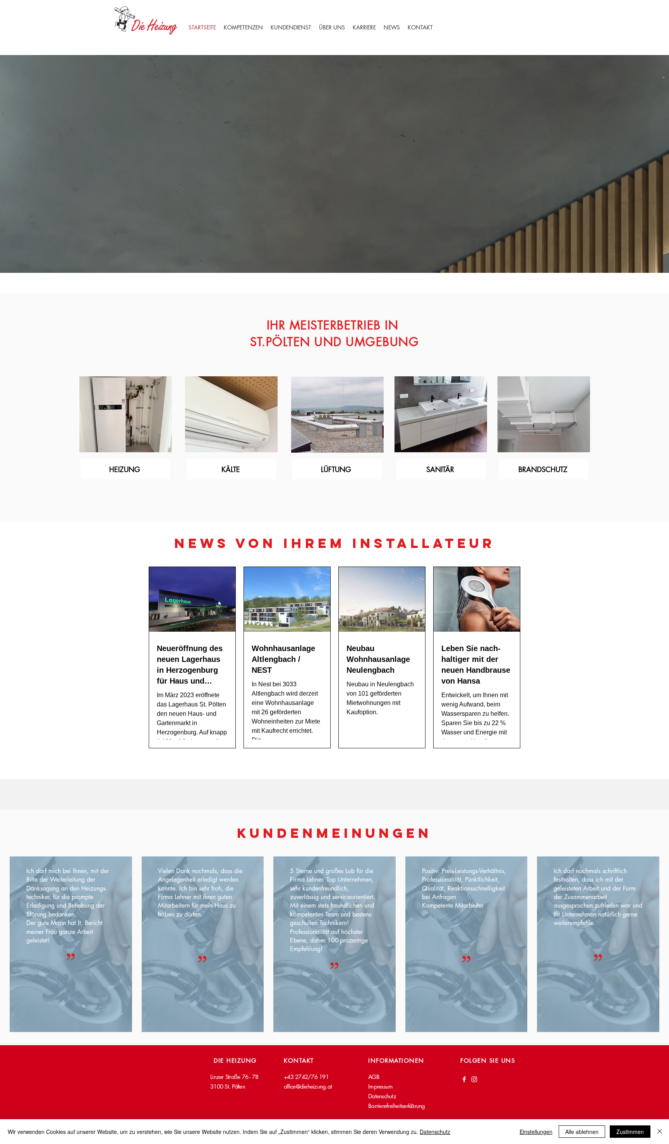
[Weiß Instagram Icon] (474, 1079)
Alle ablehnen (582, 1131)
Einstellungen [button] (536, 1131)
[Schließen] (659, 1131)
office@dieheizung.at (308, 1086)
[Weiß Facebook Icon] (464, 1079)
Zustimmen (630, 1131)
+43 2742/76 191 (306, 1076)
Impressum (380, 1086)
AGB (373, 1076)
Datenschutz (435, 1131)
